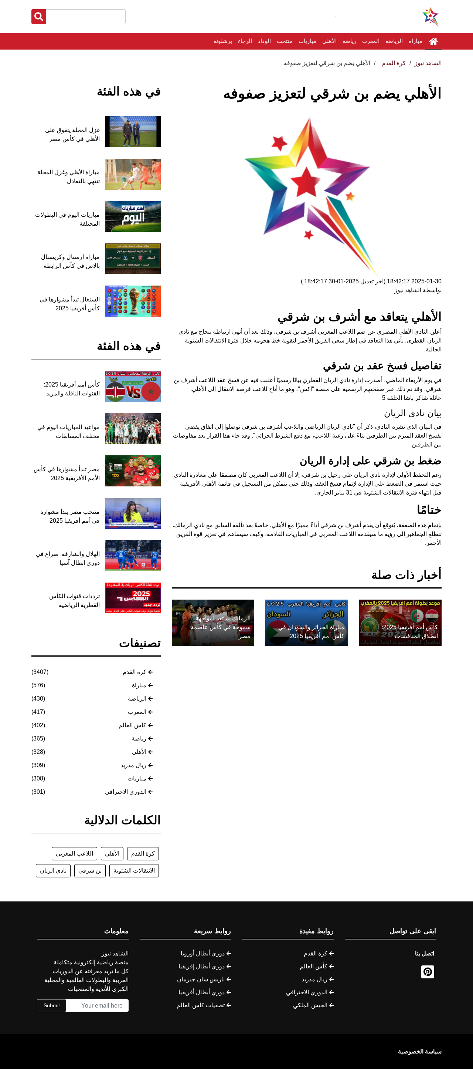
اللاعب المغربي (74, 853)
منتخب (285, 41)
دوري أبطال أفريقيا (201, 992)
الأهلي (329, 41)
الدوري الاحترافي (125, 792)
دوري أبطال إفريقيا (201, 966)
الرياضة (394, 41)
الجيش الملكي (310, 1005)
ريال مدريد (133, 765)
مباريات (307, 41)
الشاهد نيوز (428, 63)
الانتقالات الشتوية (134, 870)
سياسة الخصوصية (420, 1051)
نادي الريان (53, 870)
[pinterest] (427, 971)
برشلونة (223, 41)
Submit (52, 1005)
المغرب (371, 41)
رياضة (349, 41)
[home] (433, 41)
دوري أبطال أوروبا (203, 953)
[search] (38, 16)
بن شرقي (90, 870)
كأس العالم (132, 725)
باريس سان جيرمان (201, 979)
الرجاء (245, 41)
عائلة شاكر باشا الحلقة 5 (412, 398)
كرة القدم (134, 672)
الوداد (264, 41)
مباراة (415, 41)
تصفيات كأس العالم (201, 1005)
